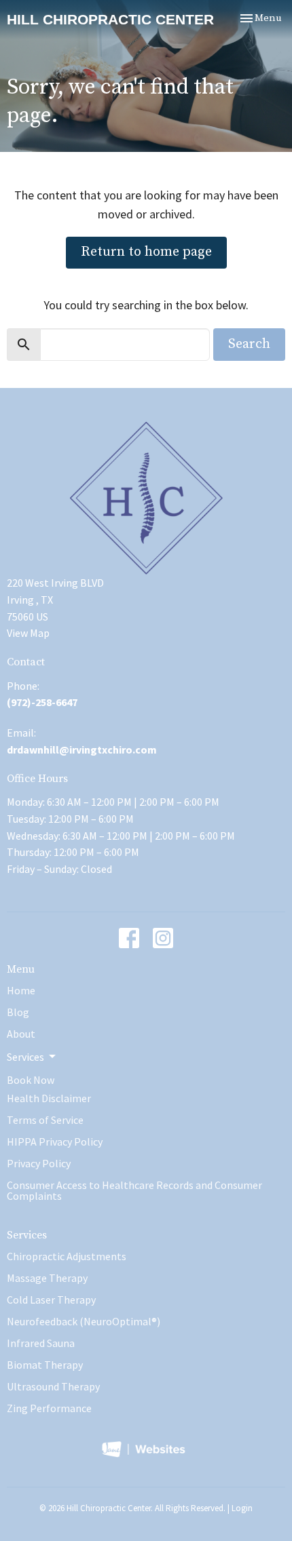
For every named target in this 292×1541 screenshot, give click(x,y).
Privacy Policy (39, 1163)
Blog (18, 1012)
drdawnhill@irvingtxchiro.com (82, 749)
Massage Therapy (47, 1278)
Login (242, 1508)
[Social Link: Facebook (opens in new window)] (129, 938)
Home (21, 990)
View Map (28, 633)
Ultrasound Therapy (53, 1386)
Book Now (30, 1080)
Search (249, 344)
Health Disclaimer (49, 1098)
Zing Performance (49, 1408)
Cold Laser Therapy (51, 1299)
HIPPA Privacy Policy (55, 1141)
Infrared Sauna (41, 1343)
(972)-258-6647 (42, 702)
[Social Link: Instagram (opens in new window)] (163, 938)
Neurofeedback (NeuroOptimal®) (83, 1321)
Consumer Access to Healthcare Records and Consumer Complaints (134, 1190)
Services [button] (25, 1057)
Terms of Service (45, 1120)
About (21, 1033)
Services (27, 1235)
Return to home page (146, 251)
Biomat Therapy (45, 1364)
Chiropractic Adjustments (66, 1256)
